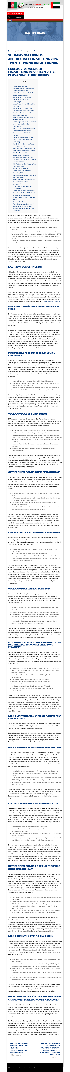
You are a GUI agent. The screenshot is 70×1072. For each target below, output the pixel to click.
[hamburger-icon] (10, 20)
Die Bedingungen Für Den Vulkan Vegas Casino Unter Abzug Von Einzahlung (23, 140)
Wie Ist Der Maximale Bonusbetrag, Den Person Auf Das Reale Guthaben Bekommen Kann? (24, 160)
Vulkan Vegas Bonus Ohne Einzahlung (25, 122)
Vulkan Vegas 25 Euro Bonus (22, 97)
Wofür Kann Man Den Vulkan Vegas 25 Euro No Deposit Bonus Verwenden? (24, 182)
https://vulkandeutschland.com (51, 301)
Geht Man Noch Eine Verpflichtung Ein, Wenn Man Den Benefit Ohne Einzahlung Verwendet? (23, 113)
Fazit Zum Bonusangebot (20, 86)
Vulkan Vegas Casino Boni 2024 (23, 108)
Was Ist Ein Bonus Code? (20, 168)
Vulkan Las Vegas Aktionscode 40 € (24, 190)
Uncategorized (27, 51)
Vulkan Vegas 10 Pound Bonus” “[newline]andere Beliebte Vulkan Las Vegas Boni (24, 208)
